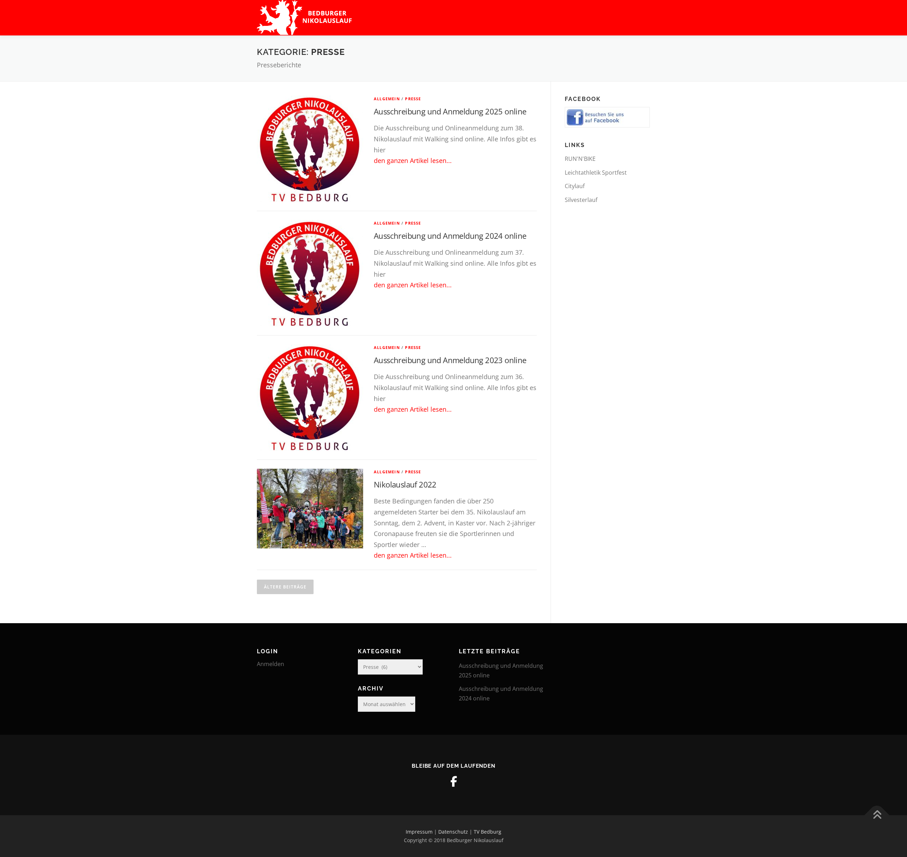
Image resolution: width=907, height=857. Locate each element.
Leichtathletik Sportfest (596, 172)
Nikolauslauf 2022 (405, 484)
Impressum (419, 831)
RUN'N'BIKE (580, 159)
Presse (413, 98)
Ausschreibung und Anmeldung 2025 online (450, 111)
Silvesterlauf (581, 200)
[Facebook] (453, 781)
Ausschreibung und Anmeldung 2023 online (450, 360)
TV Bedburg (487, 831)
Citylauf (575, 186)
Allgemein (387, 98)
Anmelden (270, 664)
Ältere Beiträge (285, 587)
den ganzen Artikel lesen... (413, 160)
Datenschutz (453, 831)
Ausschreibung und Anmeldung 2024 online (450, 235)
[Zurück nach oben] (877, 815)
